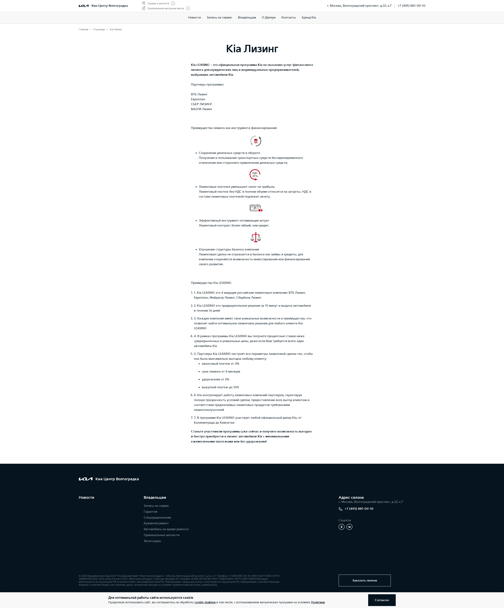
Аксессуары (152, 541)
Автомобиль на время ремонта (166, 529)
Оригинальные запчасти (161, 535)
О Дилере (269, 17)
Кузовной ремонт (156, 523)
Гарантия (150, 512)
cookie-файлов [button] (205, 602)
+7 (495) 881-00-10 (411, 6)
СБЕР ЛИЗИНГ (201, 104)
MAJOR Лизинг (201, 109)
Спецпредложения (157, 518)
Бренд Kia (309, 17)
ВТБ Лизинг (199, 94)
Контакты (289, 17)
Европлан (198, 99)
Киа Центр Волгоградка (110, 6)
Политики (318, 602)
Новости (194, 17)
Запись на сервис (219, 17)
